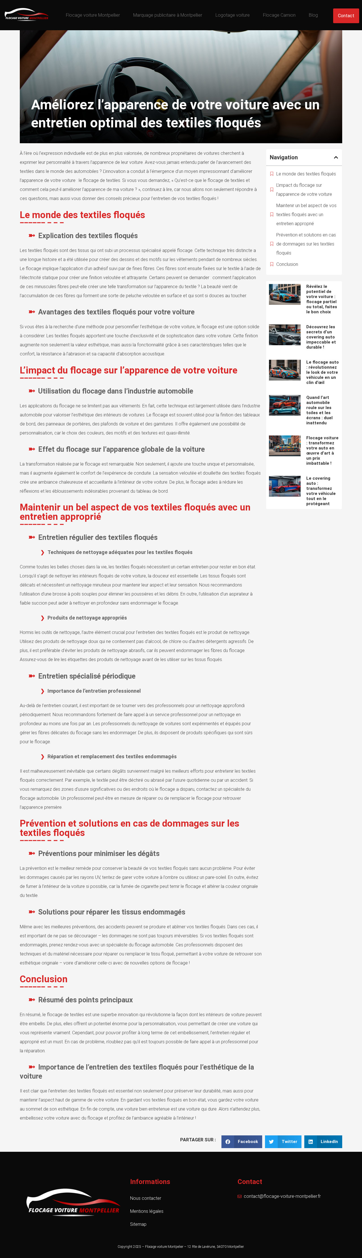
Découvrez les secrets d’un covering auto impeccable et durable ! (321, 337)
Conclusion (287, 264)
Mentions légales (146, 1211)
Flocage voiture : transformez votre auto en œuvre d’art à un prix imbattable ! (322, 450)
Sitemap (138, 1224)
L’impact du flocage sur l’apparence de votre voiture (304, 189)
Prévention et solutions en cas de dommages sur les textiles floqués (306, 244)
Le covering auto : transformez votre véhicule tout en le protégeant (321, 491)
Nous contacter (145, 1198)
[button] (336, 157)
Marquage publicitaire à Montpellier (167, 15)
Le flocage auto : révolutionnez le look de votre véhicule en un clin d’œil (322, 372)
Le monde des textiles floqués (306, 174)
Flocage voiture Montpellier (93, 15)
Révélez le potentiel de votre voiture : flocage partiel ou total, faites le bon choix (321, 299)
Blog (313, 15)
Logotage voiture (233, 15)
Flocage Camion (279, 15)
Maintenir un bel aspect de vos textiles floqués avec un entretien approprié (306, 214)
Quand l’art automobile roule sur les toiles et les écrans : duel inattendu (319, 410)
